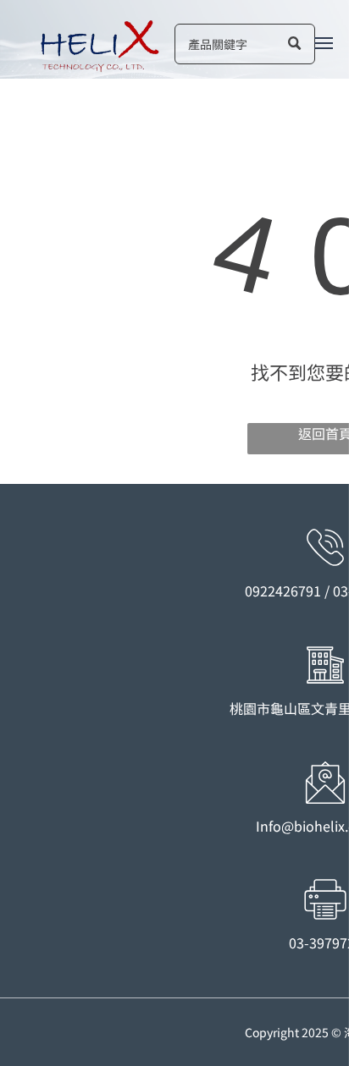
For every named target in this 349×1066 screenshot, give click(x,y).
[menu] (324, 43)
